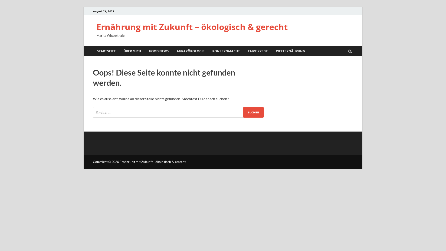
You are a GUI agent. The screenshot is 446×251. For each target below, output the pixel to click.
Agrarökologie (190, 51)
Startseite (106, 51)
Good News (159, 51)
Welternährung (290, 51)
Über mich (132, 51)
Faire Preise (258, 51)
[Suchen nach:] (178, 112)
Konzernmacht (226, 51)
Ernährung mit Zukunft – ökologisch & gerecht (192, 27)
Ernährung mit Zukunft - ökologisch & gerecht (153, 162)
